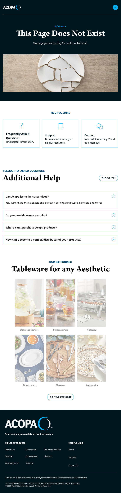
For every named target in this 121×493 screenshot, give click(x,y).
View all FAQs (109, 178)
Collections (10, 449)
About (71, 449)
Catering (29, 463)
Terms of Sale (46, 477)
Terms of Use (10, 477)
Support (72, 457)
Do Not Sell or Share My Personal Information (69, 477)
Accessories (31, 456)
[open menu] (115, 7)
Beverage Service (53, 449)
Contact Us (73, 465)
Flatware (8, 456)
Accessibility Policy (33, 477)
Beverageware (11, 463)
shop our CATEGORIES (60, 397)
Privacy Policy (20, 477)
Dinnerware (31, 449)
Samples (48, 456)
